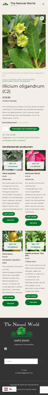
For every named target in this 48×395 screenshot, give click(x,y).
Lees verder (8, 214)
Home (4, 73)
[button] (42, 18)
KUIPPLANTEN (28, 79)
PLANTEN (11, 73)
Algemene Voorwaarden (24, 344)
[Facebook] (5, 348)
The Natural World (22, 3)
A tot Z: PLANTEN (22, 73)
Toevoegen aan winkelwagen (24, 129)
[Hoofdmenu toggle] (43, 4)
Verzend (10, 220)
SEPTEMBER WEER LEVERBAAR (16, 81)
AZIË (19, 79)
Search (24, 357)
